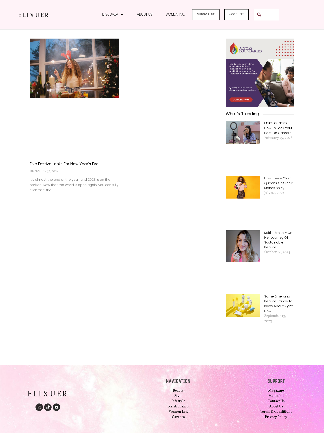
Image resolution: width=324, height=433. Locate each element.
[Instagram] (39, 407)
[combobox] (266, 14)
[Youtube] (56, 407)
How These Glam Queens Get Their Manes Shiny (278, 183)
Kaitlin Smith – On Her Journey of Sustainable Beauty (278, 239)
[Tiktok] (48, 407)
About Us (144, 14)
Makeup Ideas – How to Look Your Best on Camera (278, 128)
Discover (110, 14)
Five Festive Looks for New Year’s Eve (64, 164)
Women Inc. (175, 14)
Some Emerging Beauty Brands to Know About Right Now (278, 303)
